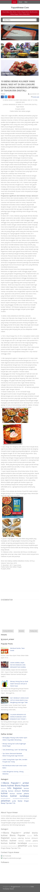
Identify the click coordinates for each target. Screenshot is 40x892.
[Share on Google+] (9, 97)
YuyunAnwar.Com (20, 7)
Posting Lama (33, 631)
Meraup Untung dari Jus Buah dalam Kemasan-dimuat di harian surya (19, 684)
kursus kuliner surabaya (15, 795)
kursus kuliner (8, 840)
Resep (3, 803)
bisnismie (3, 788)
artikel (26, 782)
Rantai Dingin (23, 801)
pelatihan (5, 800)
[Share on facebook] (2, 97)
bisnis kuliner (7, 785)
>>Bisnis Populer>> (11, 782)
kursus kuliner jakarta (19, 793)
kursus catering (17, 838)
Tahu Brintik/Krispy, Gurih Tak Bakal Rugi (14, 750)
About (20, 2)
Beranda (21, 631)
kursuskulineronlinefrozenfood (21, 798)
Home (14, 2)
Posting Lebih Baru (8, 631)
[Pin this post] (12, 97)
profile (14, 801)
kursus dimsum (14, 791)
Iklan (26, 2)
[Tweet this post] (5, 97)
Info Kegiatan (14, 788)
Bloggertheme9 (15, 886)
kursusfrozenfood (5, 798)
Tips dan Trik (10, 803)
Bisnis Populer (22, 785)
